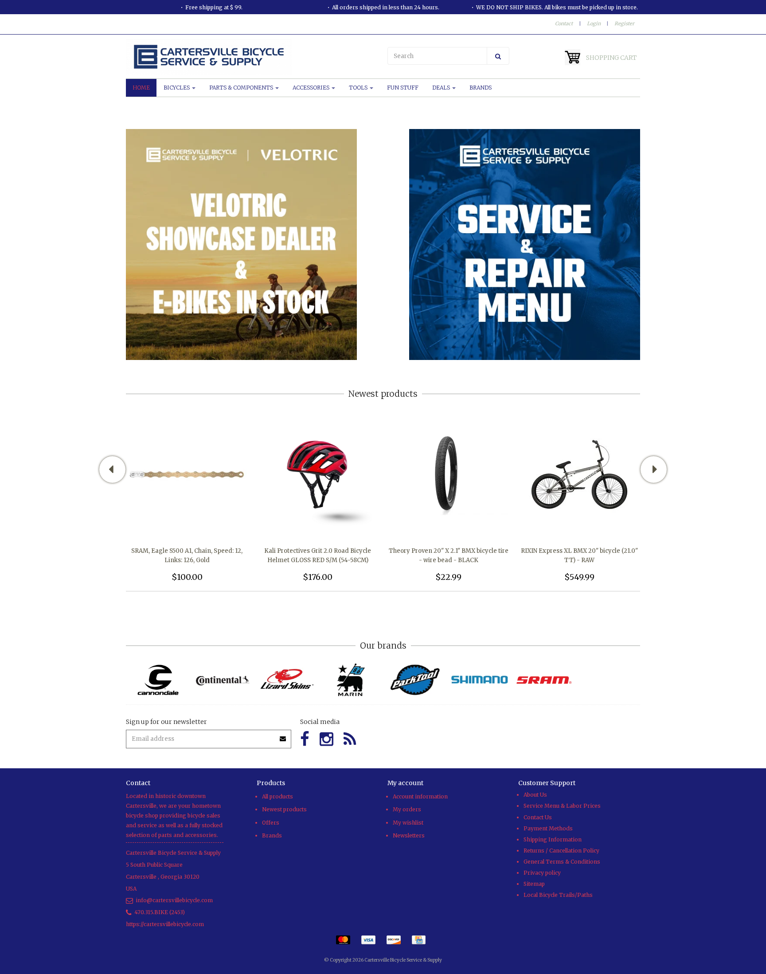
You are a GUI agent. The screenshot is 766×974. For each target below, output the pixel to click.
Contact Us (538, 817)
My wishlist (408, 822)
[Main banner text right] (524, 244)
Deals (441, 87)
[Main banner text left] (241, 244)
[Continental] (222, 680)
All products (277, 796)
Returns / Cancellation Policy (561, 850)
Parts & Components (241, 87)
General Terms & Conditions (562, 861)
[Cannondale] (158, 680)
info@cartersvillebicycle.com (174, 900)
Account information (420, 796)
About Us (535, 794)
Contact (564, 23)
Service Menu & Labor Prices (562, 805)
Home (141, 87)
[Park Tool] (415, 680)
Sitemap (534, 883)
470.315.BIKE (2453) (159, 912)
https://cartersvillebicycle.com (165, 924)
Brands (480, 87)
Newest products (284, 809)
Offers (270, 822)
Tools (359, 87)
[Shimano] (479, 680)
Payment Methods (548, 828)
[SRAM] (544, 680)
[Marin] (351, 680)
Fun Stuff (402, 87)
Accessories (312, 87)
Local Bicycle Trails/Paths (558, 895)
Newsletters (409, 835)
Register (624, 23)
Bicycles (177, 87)
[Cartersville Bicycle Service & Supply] (252, 56)
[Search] (498, 56)
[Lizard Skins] (287, 679)
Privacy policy (542, 872)
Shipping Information (553, 839)
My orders (407, 809)
